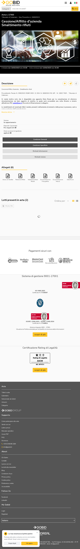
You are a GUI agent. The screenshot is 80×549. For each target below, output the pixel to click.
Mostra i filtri (9, 206)
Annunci (4, 402)
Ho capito (29, 543)
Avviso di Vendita (8, 179)
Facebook (5, 497)
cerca (76, 9)
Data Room (70, 179)
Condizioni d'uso (7, 474)
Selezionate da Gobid (9, 399)
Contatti (4, 461)
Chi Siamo (5, 458)
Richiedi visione (40, 157)
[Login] (71, 3)
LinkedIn (4, 500)
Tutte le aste (6, 392)
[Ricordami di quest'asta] (76, 83)
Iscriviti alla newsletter (9, 467)
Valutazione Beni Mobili (33, 180)
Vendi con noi (6, 424)
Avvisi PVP (5, 434)
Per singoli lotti (9, 128)
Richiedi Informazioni (40, 151)
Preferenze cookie (8, 483)
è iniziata (5, 68)
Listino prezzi (6, 428)
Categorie (5, 9)
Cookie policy (6, 480)
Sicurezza (5, 441)
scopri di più (40, 334)
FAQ (3, 437)
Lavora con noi (6, 464)
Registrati (5, 514)
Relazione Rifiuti (20, 179)
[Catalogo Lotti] (65, 83)
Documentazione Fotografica (45, 180)
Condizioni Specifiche (40, 145)
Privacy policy (6, 477)
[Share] (70, 83)
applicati (7, 133)
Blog (3, 470)
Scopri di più (12, 543)
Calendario (5, 396)
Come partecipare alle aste (10, 421)
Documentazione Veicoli (58, 180)
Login (3, 511)
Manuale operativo (8, 431)
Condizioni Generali (40, 139)
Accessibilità (6, 487)
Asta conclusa (34, 68)
